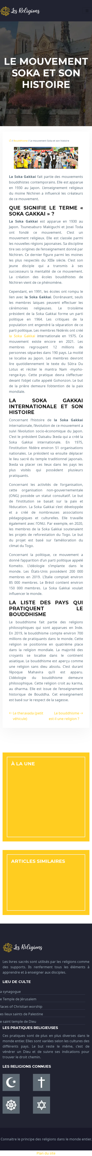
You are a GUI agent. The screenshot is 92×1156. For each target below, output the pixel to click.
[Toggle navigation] (87, 10)
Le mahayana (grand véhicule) (37, 902)
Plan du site (46, 1153)
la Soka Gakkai (22, 336)
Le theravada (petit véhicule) (28, 716)
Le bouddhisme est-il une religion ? (64, 716)
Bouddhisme (20, 140)
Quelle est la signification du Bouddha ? (45, 869)
